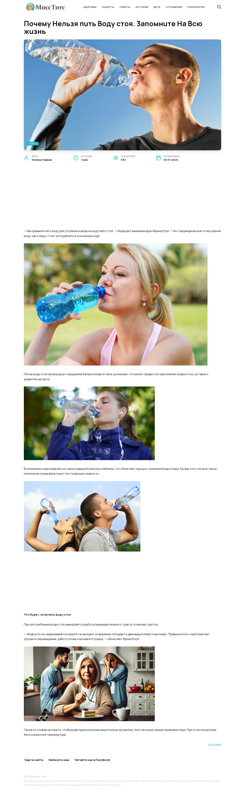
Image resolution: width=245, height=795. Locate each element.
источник (214, 744)
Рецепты (108, 7)
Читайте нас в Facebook (92, 760)
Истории (142, 7)
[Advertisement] (122, 199)
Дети (157, 7)
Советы (124, 7)
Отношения (174, 7)
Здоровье (90, 7)
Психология (195, 7)
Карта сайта (34, 760)
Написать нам (59, 760)
